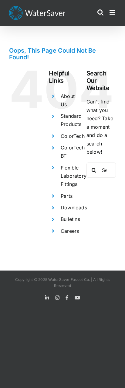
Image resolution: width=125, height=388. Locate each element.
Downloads (74, 207)
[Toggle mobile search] (100, 12)
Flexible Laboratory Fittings (73, 176)
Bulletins (70, 219)
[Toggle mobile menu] (113, 12)
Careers (70, 231)
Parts (67, 196)
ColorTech (73, 136)
